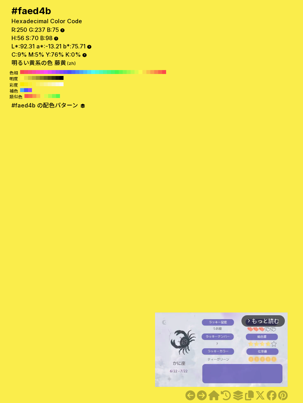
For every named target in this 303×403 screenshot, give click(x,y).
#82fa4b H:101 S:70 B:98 (54, 96)
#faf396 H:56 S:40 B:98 (46, 84)
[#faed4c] (202, 395)
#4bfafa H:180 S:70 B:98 (93, 72)
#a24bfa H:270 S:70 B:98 (58, 72)
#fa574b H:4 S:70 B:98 (26, 96)
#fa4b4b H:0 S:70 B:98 (164, 72)
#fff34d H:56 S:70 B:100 (22, 78)
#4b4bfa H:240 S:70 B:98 (69, 72)
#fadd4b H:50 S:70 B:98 (144, 72)
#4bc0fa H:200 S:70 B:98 (85, 72)
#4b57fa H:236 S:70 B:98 (26, 90)
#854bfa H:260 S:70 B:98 (62, 72)
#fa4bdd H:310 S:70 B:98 (42, 72)
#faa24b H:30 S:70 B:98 (152, 72)
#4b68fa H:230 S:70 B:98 (73, 72)
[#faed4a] (190, 395)
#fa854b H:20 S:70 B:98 (156, 72)
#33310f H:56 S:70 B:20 (54, 78)
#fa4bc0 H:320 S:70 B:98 (38, 72)
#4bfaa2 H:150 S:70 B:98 (105, 72)
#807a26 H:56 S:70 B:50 (42, 78)
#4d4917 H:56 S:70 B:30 (50, 78)
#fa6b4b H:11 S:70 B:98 (30, 96)
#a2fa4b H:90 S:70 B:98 (129, 72)
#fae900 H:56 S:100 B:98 (22, 84)
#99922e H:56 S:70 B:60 (38, 78)
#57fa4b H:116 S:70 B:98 (58, 96)
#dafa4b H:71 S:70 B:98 (46, 96)
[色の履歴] (226, 395)
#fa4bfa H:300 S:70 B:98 (46, 72)
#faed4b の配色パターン (45, 105)
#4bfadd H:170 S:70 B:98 (97, 72)
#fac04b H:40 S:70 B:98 (148, 72)
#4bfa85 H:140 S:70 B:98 (109, 72)
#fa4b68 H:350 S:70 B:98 (26, 72)
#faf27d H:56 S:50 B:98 (42, 84)
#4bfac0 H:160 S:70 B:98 (101, 72)
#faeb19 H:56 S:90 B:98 (26, 84)
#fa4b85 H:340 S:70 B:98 (30, 72)
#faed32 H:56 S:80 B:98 (30, 84)
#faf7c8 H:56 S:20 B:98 (54, 84)
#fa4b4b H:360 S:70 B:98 (22, 72)
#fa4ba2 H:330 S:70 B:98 (34, 72)
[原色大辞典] (213, 395)
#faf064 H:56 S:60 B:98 (38, 84)
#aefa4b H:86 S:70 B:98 (50, 96)
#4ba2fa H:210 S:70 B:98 (81, 72)
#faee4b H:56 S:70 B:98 (34, 84)
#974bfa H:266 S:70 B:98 (30, 90)
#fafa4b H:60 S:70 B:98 (140, 72)
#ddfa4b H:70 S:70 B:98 (136, 72)
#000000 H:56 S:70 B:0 (62, 78)
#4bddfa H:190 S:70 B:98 (89, 72)
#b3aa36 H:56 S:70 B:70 (34, 78)
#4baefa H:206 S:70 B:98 (22, 90)
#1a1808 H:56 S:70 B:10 (58, 78)
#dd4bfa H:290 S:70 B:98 (50, 72)
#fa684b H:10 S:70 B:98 (160, 72)
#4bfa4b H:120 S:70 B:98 (117, 72)
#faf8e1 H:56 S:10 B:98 (58, 84)
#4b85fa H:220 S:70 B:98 (77, 72)
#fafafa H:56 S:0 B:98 (62, 84)
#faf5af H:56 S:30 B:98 (50, 84)
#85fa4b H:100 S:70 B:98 (125, 72)
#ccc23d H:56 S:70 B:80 (30, 78)
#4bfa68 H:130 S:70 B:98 (113, 72)
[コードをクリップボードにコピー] (249, 395)
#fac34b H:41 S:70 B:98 (38, 96)
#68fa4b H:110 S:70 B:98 (121, 72)
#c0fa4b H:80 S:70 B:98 (133, 72)
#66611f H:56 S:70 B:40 (46, 78)
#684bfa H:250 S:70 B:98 (65, 72)
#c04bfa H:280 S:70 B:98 (54, 72)
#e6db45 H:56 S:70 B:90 (26, 78)
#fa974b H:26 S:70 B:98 (34, 96)
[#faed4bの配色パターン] (237, 395)
